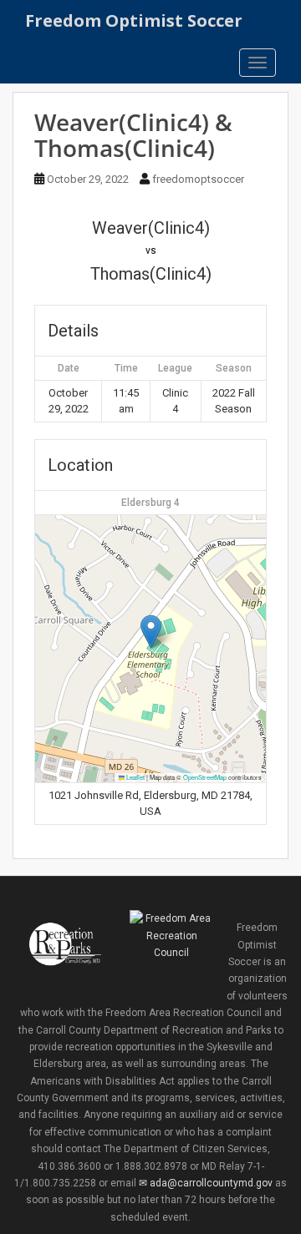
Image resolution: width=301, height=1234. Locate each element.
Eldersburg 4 (150, 502)
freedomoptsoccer (198, 179)
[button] (150, 631)
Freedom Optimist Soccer (133, 20)
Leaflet (135, 776)
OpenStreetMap (205, 776)
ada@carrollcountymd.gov (211, 1183)
